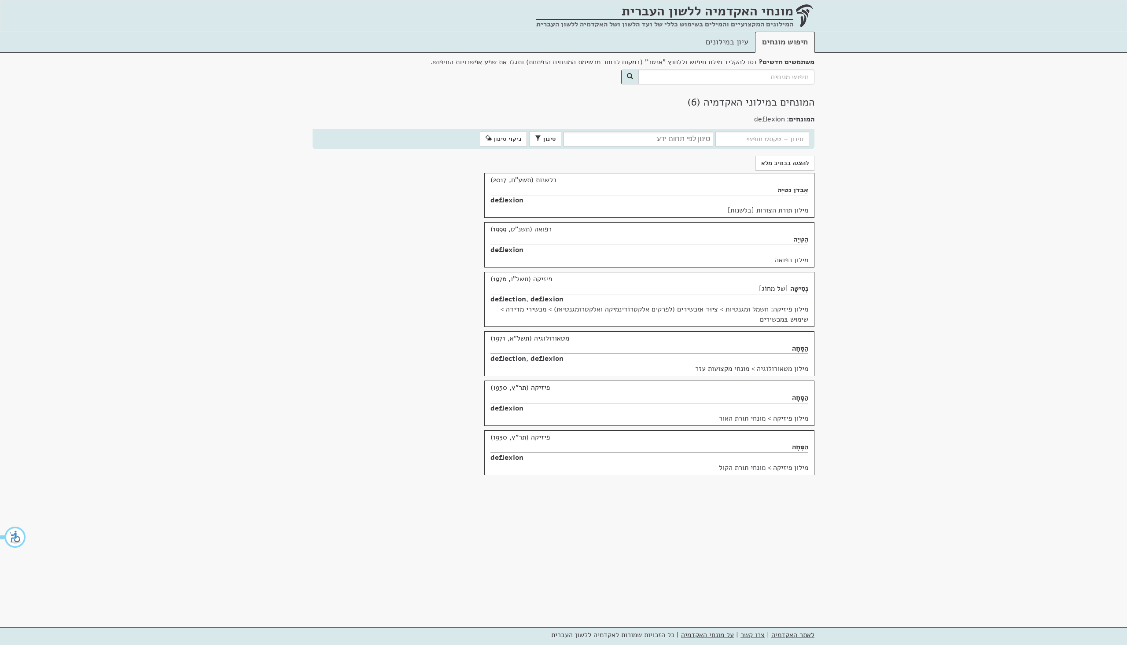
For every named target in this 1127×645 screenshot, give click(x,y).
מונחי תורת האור (742, 418)
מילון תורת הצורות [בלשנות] (768, 210)
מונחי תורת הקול (742, 468)
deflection (508, 299)
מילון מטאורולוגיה (782, 369)
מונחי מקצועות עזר (722, 369)
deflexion (506, 200)
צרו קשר (752, 635)
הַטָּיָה (800, 239)
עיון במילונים (727, 42)
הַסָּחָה (800, 348)
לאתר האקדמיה (792, 635)
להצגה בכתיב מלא (785, 163)
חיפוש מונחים (785, 42)
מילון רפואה (791, 260)
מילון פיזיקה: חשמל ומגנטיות (767, 309)
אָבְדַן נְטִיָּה (792, 190)
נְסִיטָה (799, 288)
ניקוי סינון (506, 139)
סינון (548, 139)
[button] (13, 537)
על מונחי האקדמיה (707, 635)
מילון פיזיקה (790, 418)
